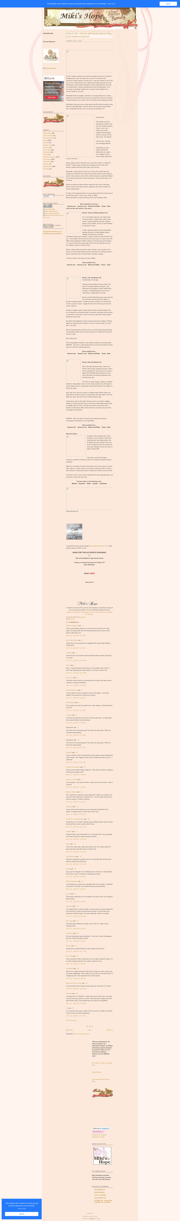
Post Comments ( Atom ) (81, 1034)
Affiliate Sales (47, 133)
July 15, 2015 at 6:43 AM (76, 928)
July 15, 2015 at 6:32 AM (76, 916)
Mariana (68, 946)
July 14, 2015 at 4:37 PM (76, 735)
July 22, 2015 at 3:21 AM (76, 1016)
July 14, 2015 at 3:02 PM (76, 698)
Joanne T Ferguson (72, 625)
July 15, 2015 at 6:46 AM (76, 941)
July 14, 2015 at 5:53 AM (76, 648)
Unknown (69, 653)
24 (78, 921)
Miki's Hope (78, 9)
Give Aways (46, 159)
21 (82, 881)
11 (77, 752)
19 (80, 856)
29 (86, 983)
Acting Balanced (99, 1189)
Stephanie (69, 906)
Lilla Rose (46, 164)
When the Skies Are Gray (74, 983)
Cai (67, 1008)
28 (78, 968)
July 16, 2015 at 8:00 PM (76, 978)
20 (75, 869)
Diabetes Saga (47, 145)
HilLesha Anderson (72, 881)
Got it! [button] (21, 1214)
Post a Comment (71, 1020)
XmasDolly (69, 968)
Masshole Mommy (72, 690)
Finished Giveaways (49, 157)
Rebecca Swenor (71, 792)
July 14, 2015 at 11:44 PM (76, 852)
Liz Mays (69, 715)
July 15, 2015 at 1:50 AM (76, 876)
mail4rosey (69, 933)
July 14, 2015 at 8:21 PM (76, 814)
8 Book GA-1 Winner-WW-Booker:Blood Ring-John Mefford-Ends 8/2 (89, 35)
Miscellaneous (47, 166)
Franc (68, 844)
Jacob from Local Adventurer (75, 819)
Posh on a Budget (100, 1195)
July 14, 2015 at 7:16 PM (76, 787)
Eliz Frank (69, 956)
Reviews (45, 169)
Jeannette (69, 806)
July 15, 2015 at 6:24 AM (76, 901)
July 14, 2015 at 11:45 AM (76, 660)
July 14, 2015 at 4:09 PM (76, 723)
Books (45, 140)
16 (88, 819)
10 (78, 740)
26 (76, 946)
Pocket (97, 1218)
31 (73, 1008)
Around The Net (48, 135)
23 (77, 906)
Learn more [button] (22, 1208)
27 (77, 956)
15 (77, 806)
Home (90, 1030)
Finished (45, 154)
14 (81, 792)
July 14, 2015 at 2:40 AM (76, 635)
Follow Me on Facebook (99, 1135)
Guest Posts (47, 161)
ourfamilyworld (70, 702)
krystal (68, 894)
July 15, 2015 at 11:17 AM (76, 951)
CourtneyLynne (71, 856)
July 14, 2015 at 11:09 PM (76, 839)
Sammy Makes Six (100, 1198)
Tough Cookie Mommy (73, 767)
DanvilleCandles (99, 1192)
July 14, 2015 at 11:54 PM (76, 864)
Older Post (109, 1030)
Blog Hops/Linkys (48, 138)
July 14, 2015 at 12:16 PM (76, 673)
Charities (45, 142)
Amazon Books (96, 1072)
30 (77, 993)
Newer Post (69, 1030)
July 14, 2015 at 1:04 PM (76, 685)
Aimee (68, 665)
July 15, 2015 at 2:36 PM (76, 964)
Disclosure (46, 147)
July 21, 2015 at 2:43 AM (76, 1003)
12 (85, 767)
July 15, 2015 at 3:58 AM (76, 889)
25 (78, 933)
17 (77, 831)
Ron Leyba (69, 921)
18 (75, 844)
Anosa (68, 869)
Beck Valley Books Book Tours (98, 546)
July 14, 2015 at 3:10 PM (76, 710)
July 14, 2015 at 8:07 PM (76, 802)
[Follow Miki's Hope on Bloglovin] (101, 1129)
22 (75, 894)
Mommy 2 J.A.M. (71, 779)
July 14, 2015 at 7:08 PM (76, 775)
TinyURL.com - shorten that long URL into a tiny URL (103, 1201)
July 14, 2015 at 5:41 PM (76, 762)
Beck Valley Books (72, 640)
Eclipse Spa (46, 152)
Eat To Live (69, 677)
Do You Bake (47, 150)
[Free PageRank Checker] (47, 207)
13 (82, 779)
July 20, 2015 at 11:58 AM (76, 989)
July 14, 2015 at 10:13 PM (76, 827)
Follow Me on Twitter (98, 1137)
